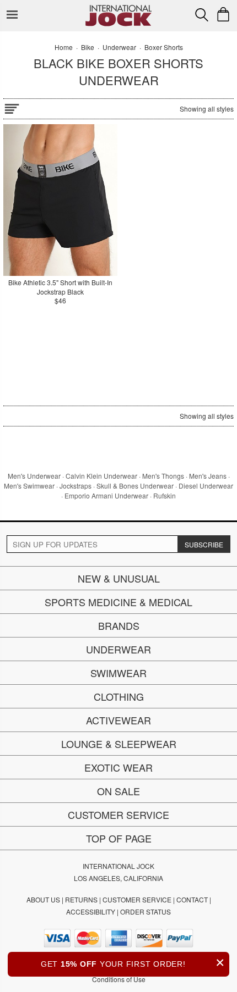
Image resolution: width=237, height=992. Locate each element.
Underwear (118, 649)
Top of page (119, 838)
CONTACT (192, 899)
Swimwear (118, 673)
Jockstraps (75, 485)
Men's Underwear (34, 475)
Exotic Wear (118, 767)
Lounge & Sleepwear (118, 743)
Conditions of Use (119, 979)
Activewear (118, 720)
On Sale (118, 791)
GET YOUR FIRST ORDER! (133, 962)
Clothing (119, 696)
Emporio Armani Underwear (106, 495)
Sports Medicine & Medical (118, 602)
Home (64, 47)
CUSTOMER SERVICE (137, 899)
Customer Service (118, 814)
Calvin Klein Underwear (101, 475)
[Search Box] (201, 14)
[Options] (11, 107)
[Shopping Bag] (223, 14)
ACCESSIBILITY (90, 911)
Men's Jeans (208, 475)
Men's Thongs (163, 475)
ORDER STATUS (145, 911)
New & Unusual (119, 578)
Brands (118, 625)
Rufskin (164, 495)
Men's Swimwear (29, 485)
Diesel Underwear (206, 485)
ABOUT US (43, 899)
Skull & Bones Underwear (135, 485)
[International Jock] (118, 8)
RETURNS (81, 899)
